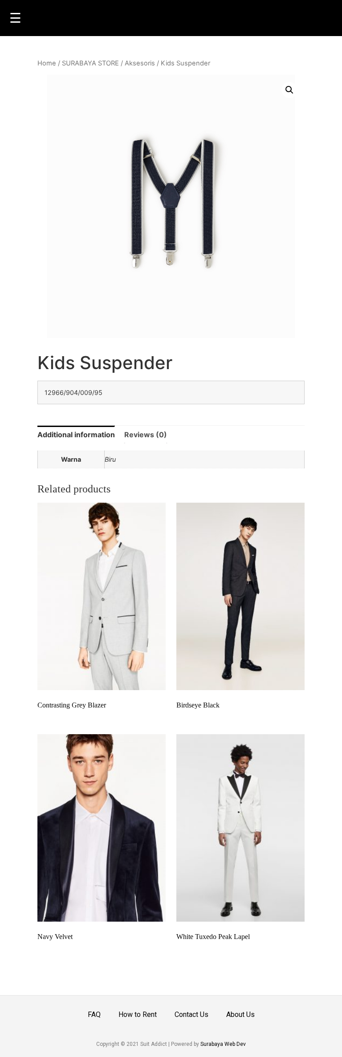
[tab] (76, 434)
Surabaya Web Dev (223, 1044)
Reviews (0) (145, 434)
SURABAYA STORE (90, 63)
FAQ (94, 1014)
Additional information (76, 434)
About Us (240, 1014)
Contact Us (191, 1014)
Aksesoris (140, 63)
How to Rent (137, 1014)
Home (46, 63)
